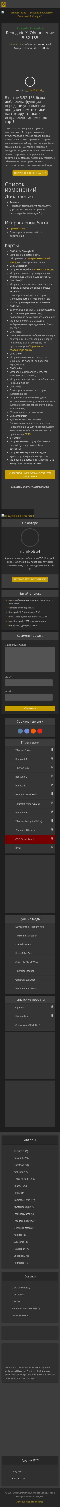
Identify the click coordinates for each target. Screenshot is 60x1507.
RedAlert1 (19, 1262)
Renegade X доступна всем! (23, 625)
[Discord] (26, 731)
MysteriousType (22, 1206)
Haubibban (19, 1248)
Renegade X (36, 28)
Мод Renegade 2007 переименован (27, 621)
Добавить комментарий (37, 44)
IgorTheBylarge (22, 1213)
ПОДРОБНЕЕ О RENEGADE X (30, 172)
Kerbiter (18, 1234)
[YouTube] (39, 731)
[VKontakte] (20, 731)
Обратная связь (35, 1501)
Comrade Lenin (22, 1199)
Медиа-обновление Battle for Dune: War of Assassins (30, 602)
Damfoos (19, 1165)
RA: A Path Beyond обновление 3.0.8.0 (27, 616)
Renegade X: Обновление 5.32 (24, 612)
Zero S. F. (19, 1158)
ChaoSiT (18, 1185)
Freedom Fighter (23, 1220)
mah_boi (18, 1171)
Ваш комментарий (15, 644)
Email (9, 691)
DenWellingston (22, 1227)
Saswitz (18, 1151)
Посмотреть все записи (30, 579)
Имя (8, 677)
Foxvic (17, 1192)
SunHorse (19, 1241)
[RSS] (33, 731)
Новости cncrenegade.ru (21, 607)
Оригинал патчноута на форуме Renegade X (30, 474)
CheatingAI (19, 1255)
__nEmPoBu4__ (30, 48)
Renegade (22, 28)
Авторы (20, 1501)
